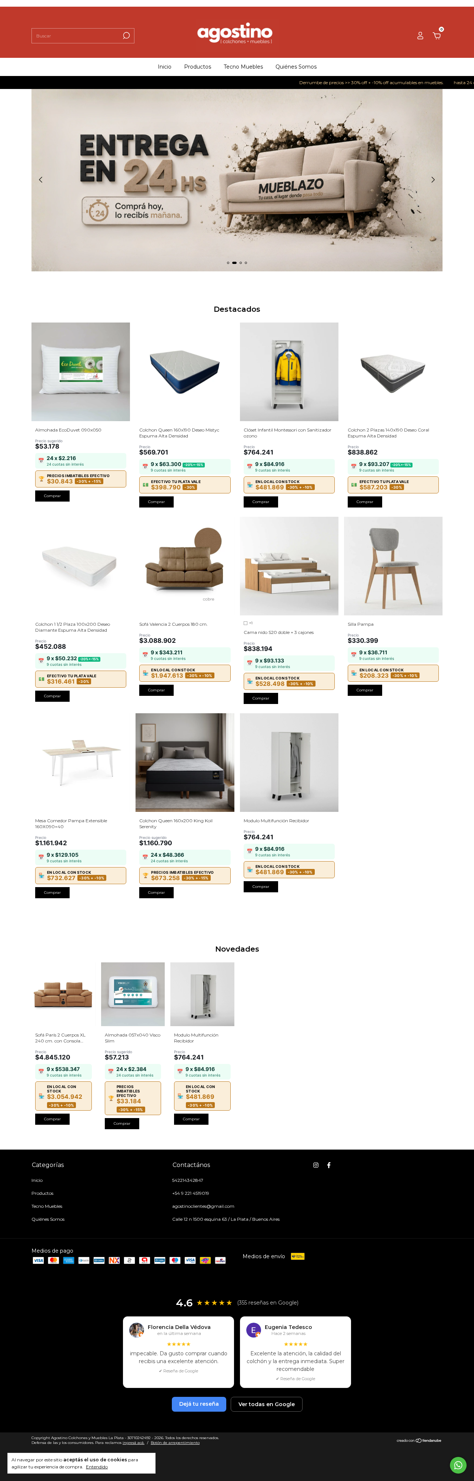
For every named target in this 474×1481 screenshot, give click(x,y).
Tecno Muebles (243, 66)
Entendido (97, 1467)
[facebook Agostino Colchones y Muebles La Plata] (329, 1165)
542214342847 (187, 1180)
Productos (197, 66)
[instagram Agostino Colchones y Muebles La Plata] (316, 1165)
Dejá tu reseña (199, 1404)
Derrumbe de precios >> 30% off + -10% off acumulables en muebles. (334, 82)
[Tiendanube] (419, 1441)
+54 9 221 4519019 (190, 1193)
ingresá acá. (133, 1442)
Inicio (164, 66)
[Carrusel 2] (237, 180)
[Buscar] (126, 35)
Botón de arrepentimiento (175, 1442)
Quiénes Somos (296, 66)
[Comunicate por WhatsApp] (458, 1465)
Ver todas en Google (266, 1404)
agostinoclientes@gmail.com (203, 1206)
